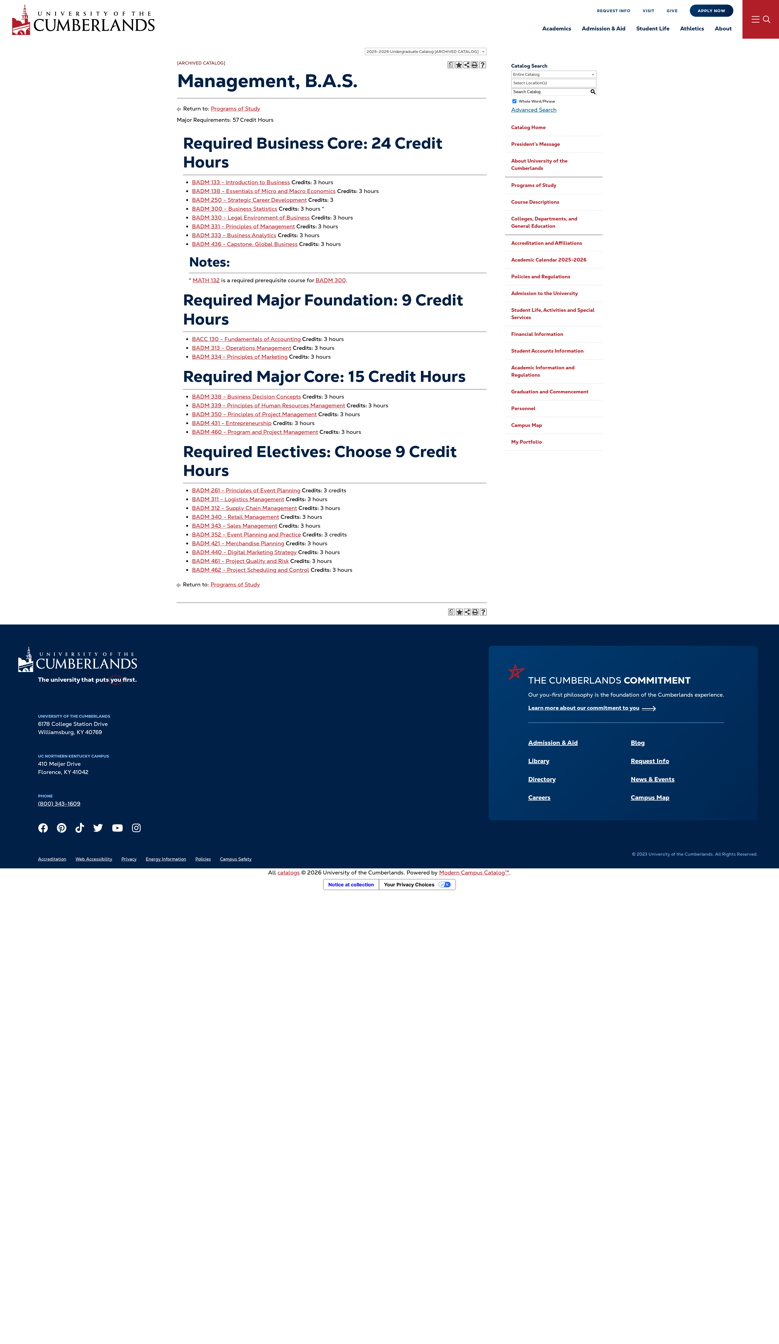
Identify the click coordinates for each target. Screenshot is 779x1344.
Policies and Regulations (540, 276)
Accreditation (52, 859)
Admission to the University (544, 293)
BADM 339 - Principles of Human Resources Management (268, 405)
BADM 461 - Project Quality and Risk (240, 561)
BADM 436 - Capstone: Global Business (245, 244)
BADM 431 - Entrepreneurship (231, 423)
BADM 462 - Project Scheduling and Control (250, 569)
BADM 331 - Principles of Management (243, 226)
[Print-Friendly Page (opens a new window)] (474, 65)
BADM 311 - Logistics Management (238, 499)
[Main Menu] (760, 19)
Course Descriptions (535, 202)
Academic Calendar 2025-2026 (548, 260)
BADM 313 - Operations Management (241, 347)
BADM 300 (331, 280)
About (723, 28)
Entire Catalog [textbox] (526, 74)
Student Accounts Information (547, 351)
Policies (203, 859)
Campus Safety (236, 859)
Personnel (523, 408)
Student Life (652, 28)
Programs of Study (235, 108)
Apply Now (711, 10)
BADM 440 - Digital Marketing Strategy (244, 552)
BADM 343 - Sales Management (234, 525)
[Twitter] (98, 829)
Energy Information (166, 859)
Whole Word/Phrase (537, 101)
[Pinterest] (61, 829)
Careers (539, 797)
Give (672, 11)
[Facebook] (43, 829)
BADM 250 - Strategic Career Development (249, 199)
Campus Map (526, 425)
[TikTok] (79, 829)
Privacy (129, 859)
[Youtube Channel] (117, 829)
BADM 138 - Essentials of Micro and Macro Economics (264, 191)
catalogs (289, 872)
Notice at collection (351, 884)
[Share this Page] (466, 65)
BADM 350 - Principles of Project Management (254, 414)
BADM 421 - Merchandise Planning (238, 543)
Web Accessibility (93, 859)
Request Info (614, 11)
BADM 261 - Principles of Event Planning (246, 490)
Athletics (692, 28)
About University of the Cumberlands (539, 164)
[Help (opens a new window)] (482, 65)
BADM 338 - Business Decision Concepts (246, 396)
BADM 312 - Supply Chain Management (244, 508)
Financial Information (537, 334)
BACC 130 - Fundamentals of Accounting (246, 339)
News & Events (653, 779)
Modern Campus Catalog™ (474, 872)
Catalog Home (528, 127)
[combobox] (426, 51)
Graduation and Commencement (550, 392)
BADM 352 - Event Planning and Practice (246, 534)
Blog (638, 743)
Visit (649, 11)
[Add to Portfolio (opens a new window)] (459, 65)
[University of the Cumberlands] (83, 19)
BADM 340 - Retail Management (235, 516)
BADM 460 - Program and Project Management (255, 431)
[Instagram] (136, 829)
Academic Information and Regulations (543, 371)
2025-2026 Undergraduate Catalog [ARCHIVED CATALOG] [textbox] (423, 51)
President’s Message (535, 144)
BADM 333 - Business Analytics (234, 235)
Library (538, 761)
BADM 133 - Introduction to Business (241, 182)
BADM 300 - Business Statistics (234, 208)
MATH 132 (206, 280)
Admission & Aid (604, 28)
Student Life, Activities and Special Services (553, 314)
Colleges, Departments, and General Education (544, 222)
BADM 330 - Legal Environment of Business (251, 217)
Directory (542, 779)
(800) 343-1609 (59, 803)
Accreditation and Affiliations (546, 243)
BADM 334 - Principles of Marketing (240, 356)
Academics (556, 28)
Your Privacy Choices (409, 884)
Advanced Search (534, 109)
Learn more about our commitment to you (583, 707)
